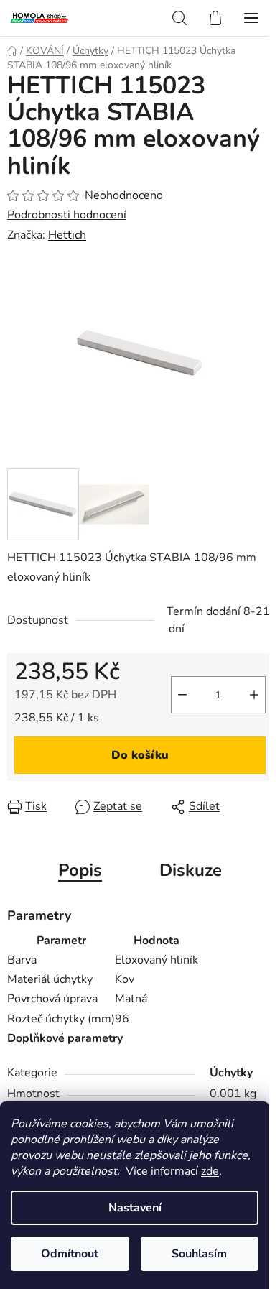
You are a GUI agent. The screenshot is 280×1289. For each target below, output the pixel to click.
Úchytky (231, 1073)
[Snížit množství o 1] (182, 695)
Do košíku (140, 755)
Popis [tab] (80, 870)
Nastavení (135, 1208)
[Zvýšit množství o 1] (254, 695)
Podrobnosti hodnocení (66, 215)
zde (210, 1171)
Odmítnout (69, 1254)
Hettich (67, 235)
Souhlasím (199, 1254)
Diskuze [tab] (190, 870)
